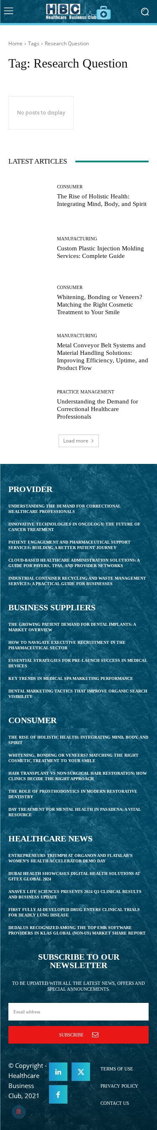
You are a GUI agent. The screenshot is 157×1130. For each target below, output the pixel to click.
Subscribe (71, 1034)
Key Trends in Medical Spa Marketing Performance (70, 678)
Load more (75, 440)
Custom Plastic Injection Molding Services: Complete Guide (100, 252)
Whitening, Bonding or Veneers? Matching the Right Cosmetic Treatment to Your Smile (99, 304)
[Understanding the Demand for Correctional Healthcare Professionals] (29, 405)
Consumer (69, 187)
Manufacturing (77, 239)
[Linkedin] (58, 1071)
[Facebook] (58, 1094)
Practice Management (85, 392)
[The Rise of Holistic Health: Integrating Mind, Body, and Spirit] (29, 196)
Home (15, 43)
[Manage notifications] (18, 1111)
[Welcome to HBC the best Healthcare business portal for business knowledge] (78, 11)
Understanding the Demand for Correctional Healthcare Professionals (97, 409)
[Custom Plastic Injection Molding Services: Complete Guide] (29, 248)
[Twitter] (81, 1071)
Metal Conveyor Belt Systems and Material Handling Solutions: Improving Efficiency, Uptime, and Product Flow (102, 356)
